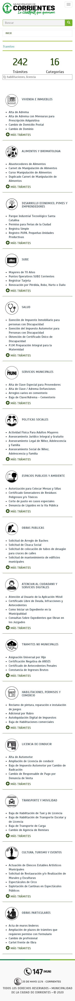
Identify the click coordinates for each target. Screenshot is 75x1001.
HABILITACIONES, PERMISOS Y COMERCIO (41, 693)
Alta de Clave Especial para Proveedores (35, 385)
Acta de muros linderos (24, 925)
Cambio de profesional (23, 938)
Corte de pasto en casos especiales (31, 501)
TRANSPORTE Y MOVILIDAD (39, 800)
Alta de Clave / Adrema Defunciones (32, 389)
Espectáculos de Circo (23, 882)
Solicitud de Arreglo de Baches (28, 540)
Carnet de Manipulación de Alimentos (33, 168)
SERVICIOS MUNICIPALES (37, 372)
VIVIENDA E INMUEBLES (37, 99)
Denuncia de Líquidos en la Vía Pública (33, 505)
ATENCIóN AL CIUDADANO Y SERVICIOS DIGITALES (39, 585)
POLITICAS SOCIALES (35, 419)
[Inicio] (29, 9)
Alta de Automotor (21, 757)
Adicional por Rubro (21, 713)
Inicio (8, 33)
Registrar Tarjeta (20, 280)
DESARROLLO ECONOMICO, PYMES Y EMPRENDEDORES (44, 204)
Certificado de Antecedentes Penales (33, 666)
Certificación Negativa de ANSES (30, 661)
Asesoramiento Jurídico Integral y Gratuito (36, 436)
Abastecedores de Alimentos (27, 164)
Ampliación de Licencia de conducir (31, 761)
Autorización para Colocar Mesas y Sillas (35, 488)
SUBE (25, 259)
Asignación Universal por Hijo (27, 657)
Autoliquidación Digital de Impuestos (32, 717)
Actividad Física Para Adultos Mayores (33, 432)
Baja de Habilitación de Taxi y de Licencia (35, 813)
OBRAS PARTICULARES (36, 913)
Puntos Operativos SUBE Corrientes (31, 276)
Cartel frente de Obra (22, 942)
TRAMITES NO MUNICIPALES (40, 644)
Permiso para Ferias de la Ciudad (30, 224)
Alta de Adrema (19, 112)
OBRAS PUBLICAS (33, 528)
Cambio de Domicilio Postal (26, 124)
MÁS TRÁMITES (20, 135)
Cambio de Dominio (21, 129)
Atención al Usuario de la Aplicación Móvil (35, 597)
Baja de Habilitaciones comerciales (31, 722)
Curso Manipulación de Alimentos (30, 172)
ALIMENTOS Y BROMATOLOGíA (41, 151)
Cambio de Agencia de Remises (29, 830)
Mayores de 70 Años (22, 272)
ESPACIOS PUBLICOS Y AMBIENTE (43, 476)
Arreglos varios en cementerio (28, 393)
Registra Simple (19, 229)
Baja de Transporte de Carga (27, 826)
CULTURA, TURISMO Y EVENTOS (42, 852)
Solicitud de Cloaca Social (25, 545)
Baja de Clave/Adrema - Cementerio (32, 397)
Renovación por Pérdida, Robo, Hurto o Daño (37, 285)
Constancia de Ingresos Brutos (28, 670)
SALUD (26, 307)
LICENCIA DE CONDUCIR (37, 744)
